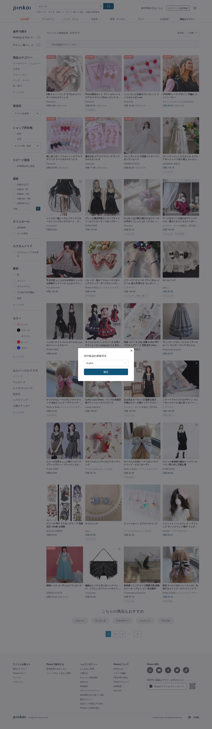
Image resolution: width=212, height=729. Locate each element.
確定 (106, 372)
